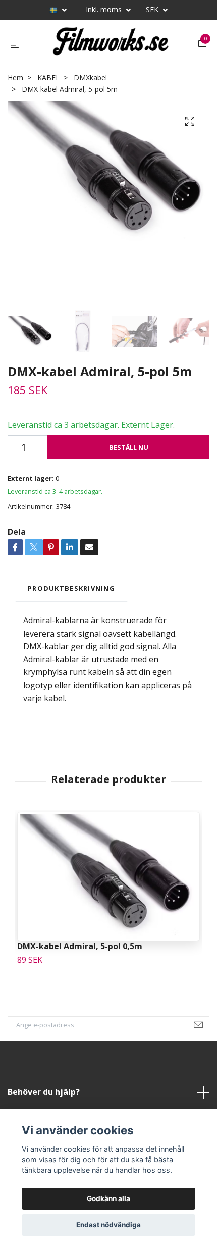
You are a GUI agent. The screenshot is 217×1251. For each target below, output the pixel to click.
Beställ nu (128, 447)
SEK (153, 9)
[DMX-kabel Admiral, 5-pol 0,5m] (108, 876)
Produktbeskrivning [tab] (71, 588)
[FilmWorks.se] (110, 44)
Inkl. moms (105, 9)
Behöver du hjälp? (44, 1092)
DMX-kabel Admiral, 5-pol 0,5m (79, 946)
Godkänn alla (108, 1198)
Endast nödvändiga (108, 1225)
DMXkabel (90, 77)
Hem (15, 77)
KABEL (48, 77)
